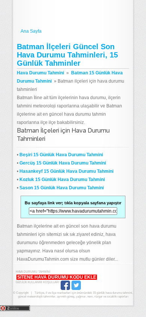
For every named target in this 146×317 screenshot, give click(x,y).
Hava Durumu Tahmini (73, 14)
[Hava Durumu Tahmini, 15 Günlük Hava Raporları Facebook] (65, 289)
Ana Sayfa (31, 31)
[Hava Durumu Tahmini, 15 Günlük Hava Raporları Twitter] (76, 289)
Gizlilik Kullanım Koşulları (37, 282)
